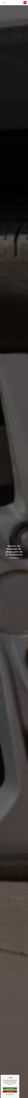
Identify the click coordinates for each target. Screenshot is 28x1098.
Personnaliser (9, 1094)
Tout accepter (10, 1088)
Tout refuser (10, 1091)
